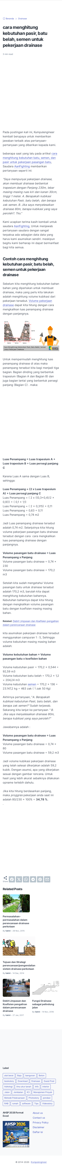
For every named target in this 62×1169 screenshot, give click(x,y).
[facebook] (12, 879)
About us (38, 1112)
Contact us (39, 1117)
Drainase (35, 1081)
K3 (28, 1092)
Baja (19, 1075)
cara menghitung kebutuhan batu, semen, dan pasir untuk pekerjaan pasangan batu (30, 158)
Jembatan (18, 1092)
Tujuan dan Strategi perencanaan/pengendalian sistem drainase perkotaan (19, 965)
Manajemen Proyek (42, 1092)
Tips (36, 1103)
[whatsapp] (26, 879)
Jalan (7, 1092)
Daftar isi (38, 1132)
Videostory (47, 1103)
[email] (47, 879)
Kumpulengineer (39, 1162)
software (26, 1103)
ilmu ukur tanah (23, 1086)
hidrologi (8, 1086)
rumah (15, 1103)
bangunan (30, 1075)
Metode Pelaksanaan (14, 1098)
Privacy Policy (41, 1122)
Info (37, 1086)
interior (45, 1086)
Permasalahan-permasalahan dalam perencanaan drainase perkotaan (16, 921)
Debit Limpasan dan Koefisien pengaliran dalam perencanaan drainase (15, 1005)
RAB (6, 1103)
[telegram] (33, 879)
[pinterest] (40, 879)
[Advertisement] (31, 90)
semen (32, 684)
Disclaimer (38, 1127)
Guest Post (49, 1081)
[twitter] (19, 879)
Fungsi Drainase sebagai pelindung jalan (43, 1004)
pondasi (46, 1098)
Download (23, 1081)
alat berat (8, 1075)
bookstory (9, 1081)
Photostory (34, 1098)
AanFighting (22, 166)
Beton (41, 1075)
